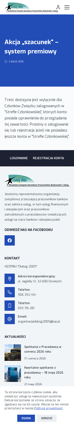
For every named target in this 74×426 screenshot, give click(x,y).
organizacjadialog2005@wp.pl (39, 321)
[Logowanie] (58, 7)
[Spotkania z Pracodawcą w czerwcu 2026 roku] (13, 352)
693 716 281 (26, 308)
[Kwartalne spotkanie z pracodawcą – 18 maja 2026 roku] (13, 373)
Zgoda (26, 418)
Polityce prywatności (48, 408)
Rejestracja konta (48, 158)
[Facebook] (10, 240)
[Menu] (66, 7)
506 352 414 (27, 295)
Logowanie (19, 158)
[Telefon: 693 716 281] (10, 305)
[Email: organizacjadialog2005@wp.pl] (10, 319)
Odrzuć (46, 418)
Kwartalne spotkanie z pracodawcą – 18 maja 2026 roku (43, 372)
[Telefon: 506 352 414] (10, 292)
